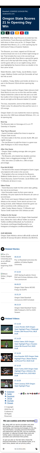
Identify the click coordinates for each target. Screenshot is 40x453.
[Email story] (17, 32)
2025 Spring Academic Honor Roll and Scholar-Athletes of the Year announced (26, 277)
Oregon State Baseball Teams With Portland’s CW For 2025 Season (25, 310)
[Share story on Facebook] (12, 32)
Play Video (6, 329)
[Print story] (3, 32)
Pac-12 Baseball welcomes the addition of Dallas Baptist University (25, 262)
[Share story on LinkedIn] (27, 32)
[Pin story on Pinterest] (22, 32)
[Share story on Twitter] (7, 32)
